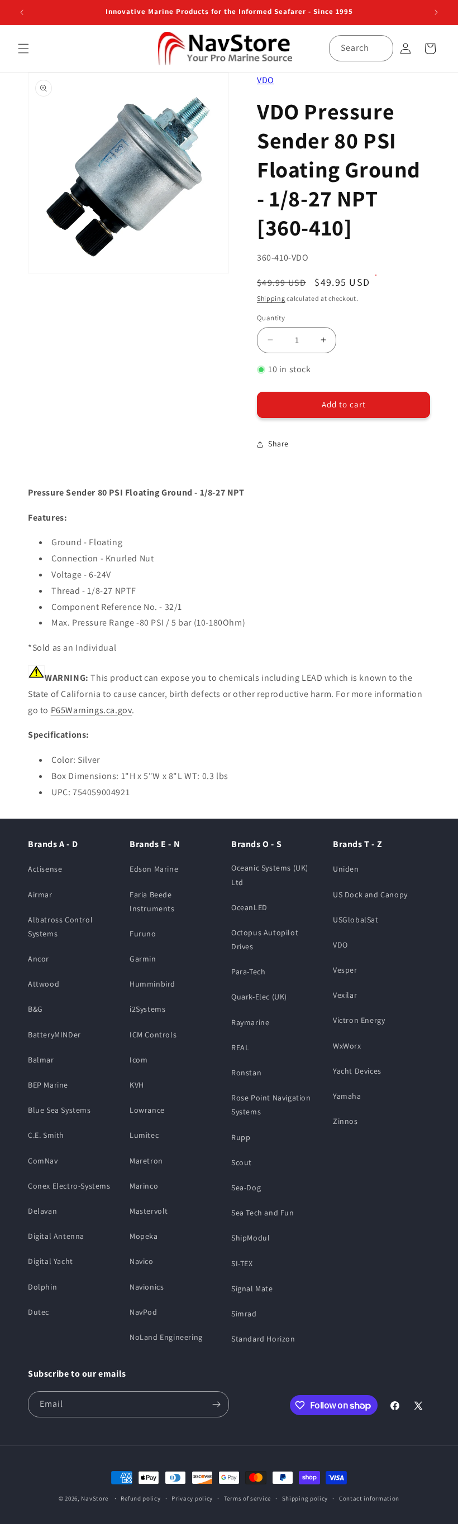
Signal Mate (252, 1288)
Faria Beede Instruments (152, 902)
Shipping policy (305, 1498)
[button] (23, 48)
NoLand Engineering (166, 1337)
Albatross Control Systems (60, 927)
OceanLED (249, 907)
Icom (138, 1060)
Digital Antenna (56, 1236)
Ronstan (246, 1073)
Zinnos (345, 1121)
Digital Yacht (50, 1261)
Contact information (369, 1498)
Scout (241, 1162)
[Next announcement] (436, 12)
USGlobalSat (356, 920)
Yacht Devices (357, 1071)
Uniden (346, 869)
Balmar (41, 1060)
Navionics (147, 1287)
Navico (142, 1261)
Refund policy (140, 1498)
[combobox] (361, 48)
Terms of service (247, 1498)
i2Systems (147, 1009)
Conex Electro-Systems (69, 1186)
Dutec (38, 1312)
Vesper (345, 970)
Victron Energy (359, 1020)
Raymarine (250, 1022)
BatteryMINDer (54, 1035)
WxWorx (347, 1046)
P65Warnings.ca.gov (91, 710)
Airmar (40, 895)
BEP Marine (48, 1085)
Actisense (45, 869)
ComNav (43, 1161)
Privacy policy (192, 1498)
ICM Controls (153, 1035)
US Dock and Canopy (370, 895)
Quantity (271, 318)
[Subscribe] (216, 1404)
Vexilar (345, 995)
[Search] (380, 48)
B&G (35, 1009)
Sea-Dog (246, 1187)
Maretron (146, 1161)
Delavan (42, 1211)
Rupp (240, 1137)
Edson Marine (154, 869)
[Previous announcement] (21, 12)
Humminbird (152, 984)
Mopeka (144, 1236)
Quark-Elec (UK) (259, 997)
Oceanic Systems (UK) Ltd (269, 875)
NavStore (94, 1498)
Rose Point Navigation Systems (271, 1105)
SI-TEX (242, 1263)
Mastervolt (149, 1211)
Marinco (144, 1186)
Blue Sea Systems (59, 1110)
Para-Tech (248, 972)
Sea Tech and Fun (262, 1213)
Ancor (38, 959)
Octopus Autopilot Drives (264, 939)
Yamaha (347, 1096)
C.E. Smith (46, 1135)
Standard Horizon (263, 1339)
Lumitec (144, 1135)
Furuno (143, 934)
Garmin (143, 959)
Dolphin (42, 1287)
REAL (240, 1047)
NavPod (144, 1312)
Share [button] (278, 444)
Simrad (244, 1314)
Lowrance (147, 1110)
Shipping (271, 298)
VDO (265, 80)
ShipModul (250, 1238)
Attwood (43, 984)
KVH (137, 1085)
